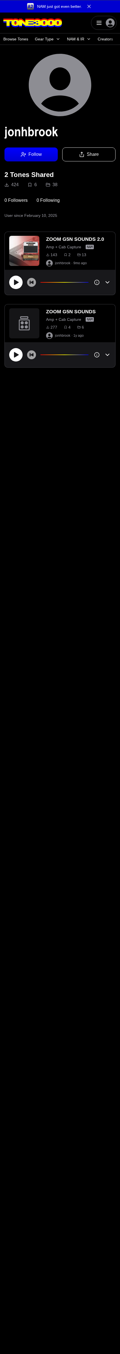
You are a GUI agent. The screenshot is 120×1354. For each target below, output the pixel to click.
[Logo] (32, 22)
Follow (35, 154)
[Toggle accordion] (107, 282)
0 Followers (16, 200)
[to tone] (24, 251)
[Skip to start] (31, 282)
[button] (60, 6)
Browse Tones (15, 39)
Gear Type (44, 39)
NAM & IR (75, 39)
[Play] (16, 282)
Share (93, 154)
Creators (105, 39)
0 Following (48, 200)
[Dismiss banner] (89, 6)
